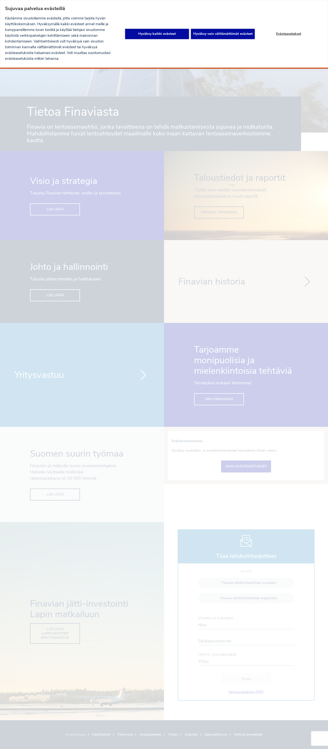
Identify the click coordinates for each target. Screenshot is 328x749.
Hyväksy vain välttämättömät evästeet (223, 33)
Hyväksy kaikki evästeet (157, 33)
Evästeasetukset (288, 33)
